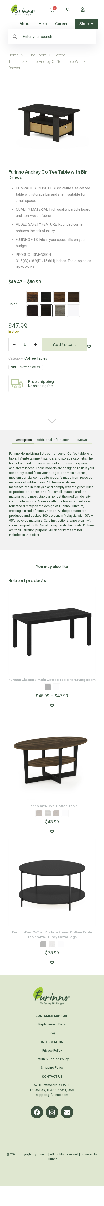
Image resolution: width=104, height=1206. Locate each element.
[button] (89, 346)
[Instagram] (52, 1112)
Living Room (36, 55)
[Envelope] (67, 1112)
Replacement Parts (52, 1024)
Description (23, 440)
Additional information (53, 440)
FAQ (52, 1033)
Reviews (82, 440)
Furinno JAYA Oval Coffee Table (52, 806)
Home (13, 55)
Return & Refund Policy (52, 1059)
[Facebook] (37, 1112)
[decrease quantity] (14, 344)
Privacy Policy (52, 1050)
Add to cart (64, 344)
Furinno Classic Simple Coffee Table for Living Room (52, 680)
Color (12, 304)
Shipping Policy (52, 1067)
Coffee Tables (35, 358)
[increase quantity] (35, 344)
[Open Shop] (92, 24)
